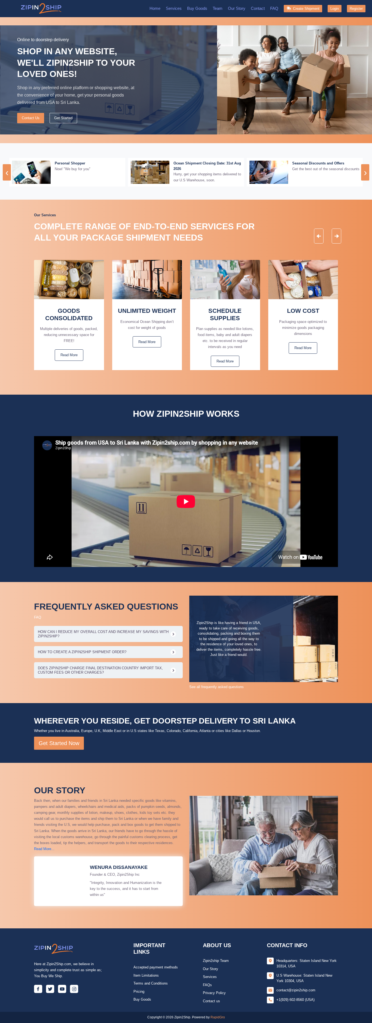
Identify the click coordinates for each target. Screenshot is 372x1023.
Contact (258, 8)
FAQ (274, 8)
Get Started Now (59, 743)
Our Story (236, 8)
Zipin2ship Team (216, 961)
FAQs (207, 985)
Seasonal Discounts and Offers (318, 163)
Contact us (211, 1001)
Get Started (63, 118)
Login (334, 9)
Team (217, 8)
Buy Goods (197, 8)
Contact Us (30, 118)
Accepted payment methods (155, 967)
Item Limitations (146, 975)
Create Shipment (305, 9)
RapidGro (218, 1017)
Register (356, 9)
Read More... (44, 849)
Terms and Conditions (150, 983)
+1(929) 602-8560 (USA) (295, 1000)
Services (174, 8)
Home (155, 8)
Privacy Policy (214, 993)
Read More (69, 355)
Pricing (138, 991)
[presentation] (7, 172)
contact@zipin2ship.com (295, 990)
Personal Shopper (70, 163)
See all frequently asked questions (216, 687)
